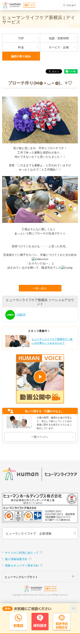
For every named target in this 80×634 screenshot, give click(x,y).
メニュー (71, 5)
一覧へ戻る (39, 288)
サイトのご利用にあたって (22, 552)
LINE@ (21, 314)
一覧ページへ (39, 436)
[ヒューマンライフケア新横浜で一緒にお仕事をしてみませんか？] (39, 346)
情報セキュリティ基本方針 (22, 565)
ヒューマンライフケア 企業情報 (28, 533)
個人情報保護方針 (16, 559)
